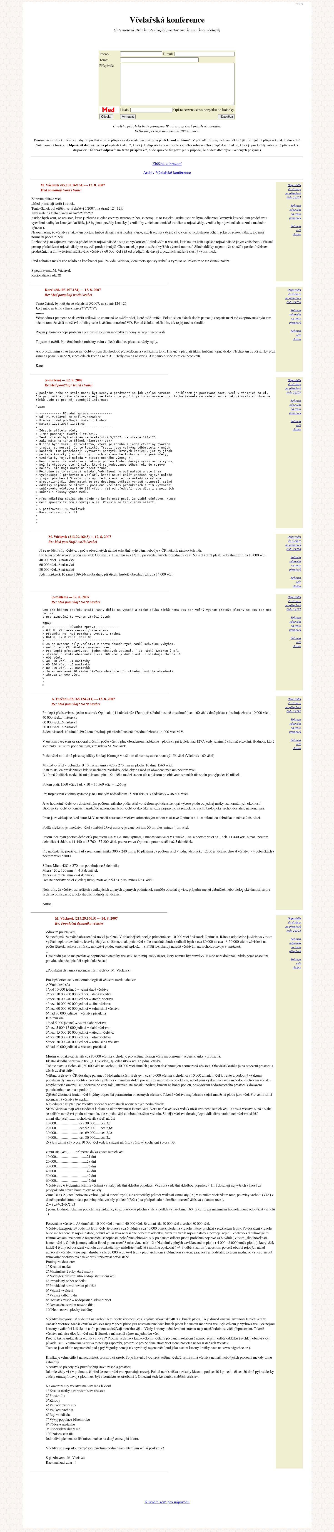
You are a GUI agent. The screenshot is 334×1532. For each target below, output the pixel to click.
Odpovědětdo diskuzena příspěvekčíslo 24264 (293, 543)
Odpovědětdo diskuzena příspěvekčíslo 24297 (293, 705)
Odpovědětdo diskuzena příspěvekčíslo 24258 (293, 296)
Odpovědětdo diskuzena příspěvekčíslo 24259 (293, 386)
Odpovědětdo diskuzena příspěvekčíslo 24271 (293, 603)
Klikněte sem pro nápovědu (167, 1501)
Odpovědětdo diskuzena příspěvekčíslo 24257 (293, 191)
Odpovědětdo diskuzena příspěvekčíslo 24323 (293, 924)
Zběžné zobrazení (167, 163)
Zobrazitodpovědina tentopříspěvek (295, 211)
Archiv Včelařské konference (167, 172)
